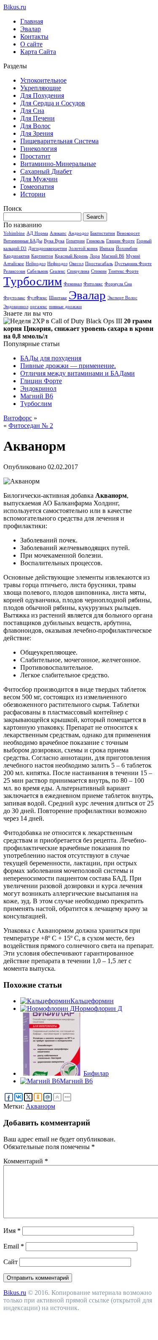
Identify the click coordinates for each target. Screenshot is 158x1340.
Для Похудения (42, 95)
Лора (95, 256)
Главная (31, 21)
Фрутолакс (14, 297)
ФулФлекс (37, 297)
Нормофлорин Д (98, 1008)
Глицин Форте (120, 241)
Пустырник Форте (133, 263)
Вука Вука (54, 241)
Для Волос (35, 125)
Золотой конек (83, 248)
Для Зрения (36, 133)
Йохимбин (126, 248)
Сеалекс (57, 271)
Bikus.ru (14, 7)
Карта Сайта (38, 51)
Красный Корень (71, 256)
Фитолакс (93, 284)
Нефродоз (57, 263)
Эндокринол (15, 306)
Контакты (34, 36)
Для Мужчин (39, 179)
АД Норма (37, 233)
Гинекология (38, 148)
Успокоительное (43, 80)
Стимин (99, 271)
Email (13, 1246)
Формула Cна (118, 284)
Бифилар (96, 1073)
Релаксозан (14, 271)
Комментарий (25, 1161)
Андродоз (78, 233)
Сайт (10, 1261)
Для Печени (37, 118)
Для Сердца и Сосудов (52, 103)
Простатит (35, 156)
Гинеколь (95, 241)
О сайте (31, 44)
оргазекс (38, 306)
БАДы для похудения (50, 358)
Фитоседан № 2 (30, 425)
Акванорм (40, 1106)
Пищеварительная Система (59, 141)
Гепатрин (75, 241)
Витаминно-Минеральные (58, 163)
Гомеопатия (37, 186)
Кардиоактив (16, 256)
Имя (12, 1230)
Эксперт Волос (122, 297)
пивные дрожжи (65, 306)
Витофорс (17, 418)
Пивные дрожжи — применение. (68, 365)
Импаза (106, 248)
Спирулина (78, 271)
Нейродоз (36, 263)
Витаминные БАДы (22, 241)
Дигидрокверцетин (47, 248)
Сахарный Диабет (46, 171)
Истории (33, 194)
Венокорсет (128, 233)
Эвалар (30, 28)
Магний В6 (113, 256)
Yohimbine (14, 233)
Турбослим (32, 281)
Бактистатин (102, 233)
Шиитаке (58, 297)
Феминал (73, 284)
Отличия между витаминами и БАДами (77, 373)
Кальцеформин (92, 1000)
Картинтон (42, 256)
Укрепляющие (40, 87)
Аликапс (58, 233)
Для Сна (32, 110)
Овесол (76, 263)
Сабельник (37, 271)
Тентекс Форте (123, 271)
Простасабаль (99, 263)
